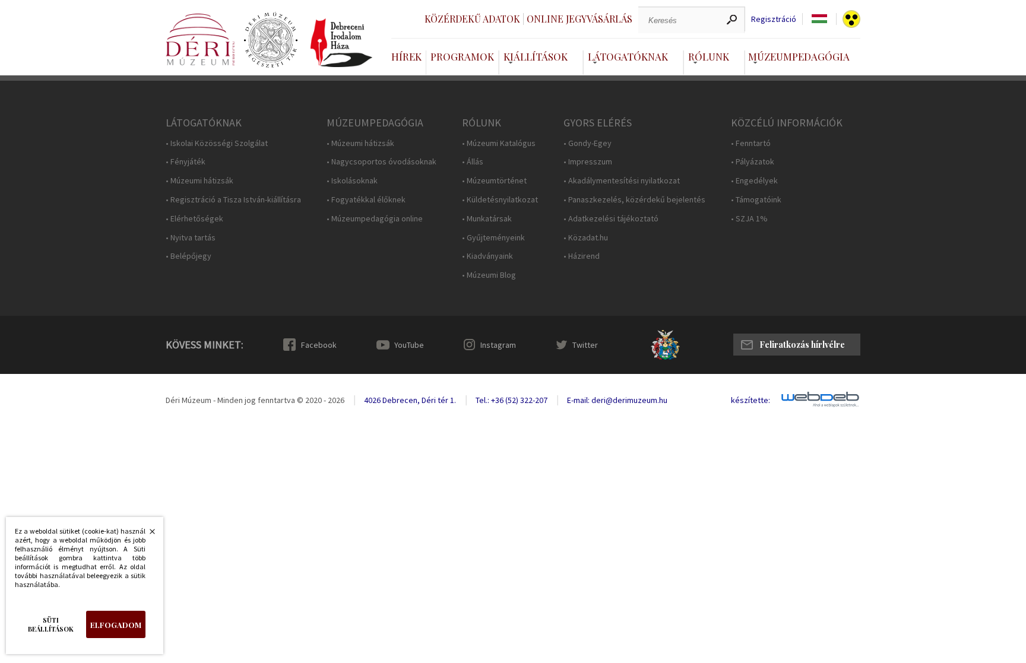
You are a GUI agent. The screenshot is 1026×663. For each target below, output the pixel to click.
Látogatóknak (628, 56)
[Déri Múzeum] (200, 39)
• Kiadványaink (487, 256)
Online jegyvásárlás (579, 18)
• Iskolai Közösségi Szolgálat (217, 143)
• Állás (472, 162)
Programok (462, 56)
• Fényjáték (185, 162)
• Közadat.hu (585, 238)
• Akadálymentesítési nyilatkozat (621, 181)
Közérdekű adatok (472, 18)
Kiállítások (536, 56)
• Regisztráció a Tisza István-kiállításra (233, 200)
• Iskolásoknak (352, 181)
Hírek (406, 56)
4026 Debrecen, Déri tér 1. (410, 400)
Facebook (319, 345)
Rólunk (708, 56)
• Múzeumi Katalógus (499, 143)
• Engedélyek (754, 181)
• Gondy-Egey (587, 143)
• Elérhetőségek (194, 219)
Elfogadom (115, 625)
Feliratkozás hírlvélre (802, 344)
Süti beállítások (51, 624)
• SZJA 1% (749, 219)
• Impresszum (587, 162)
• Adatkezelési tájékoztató (610, 219)
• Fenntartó (751, 143)
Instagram (498, 345)
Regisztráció (773, 19)
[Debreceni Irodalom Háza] (341, 42)
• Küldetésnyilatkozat (500, 200)
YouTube (409, 345)
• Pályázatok (752, 162)
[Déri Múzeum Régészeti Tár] (270, 40)
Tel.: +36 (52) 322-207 (511, 400)
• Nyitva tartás (191, 238)
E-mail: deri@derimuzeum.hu (617, 400)
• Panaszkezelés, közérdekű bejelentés (634, 200)
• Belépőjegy (188, 256)
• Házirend (581, 256)
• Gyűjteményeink (493, 238)
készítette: (750, 400)
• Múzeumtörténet (494, 181)
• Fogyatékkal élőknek (366, 200)
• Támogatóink (756, 200)
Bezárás (146, 535)
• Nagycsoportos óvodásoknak (381, 162)
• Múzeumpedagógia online (375, 219)
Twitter (585, 345)
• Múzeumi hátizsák (199, 181)
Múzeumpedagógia (799, 56)
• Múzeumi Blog (489, 275)
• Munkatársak (487, 219)
